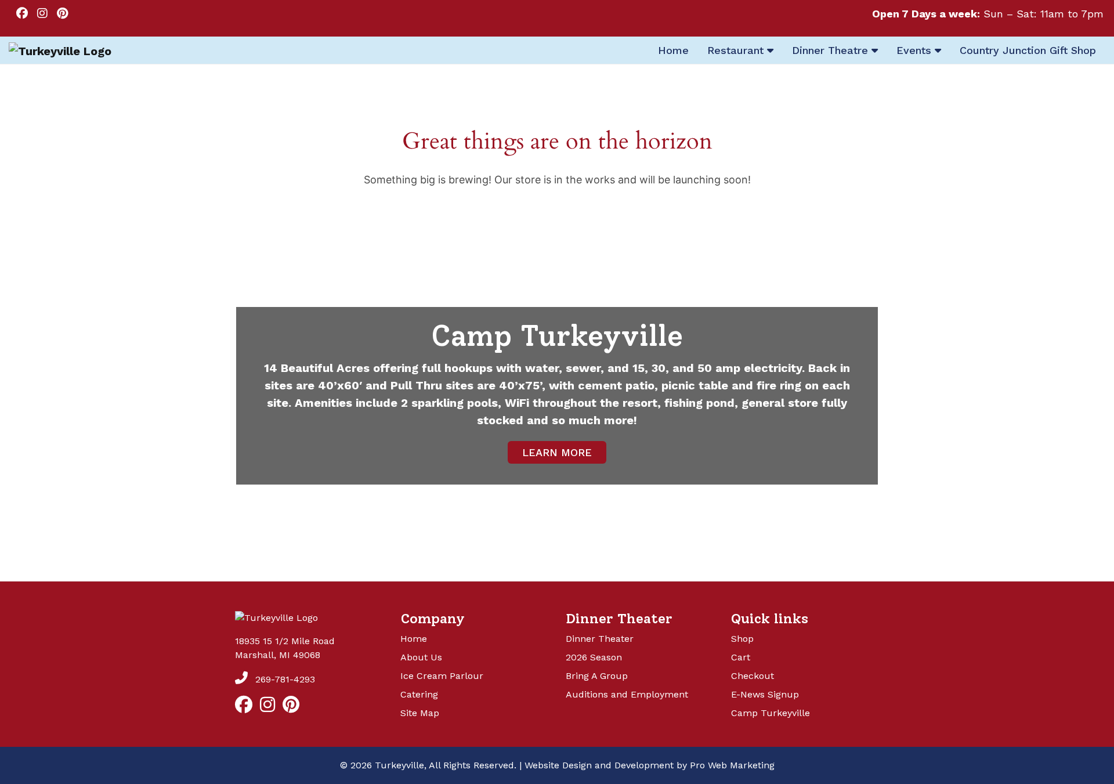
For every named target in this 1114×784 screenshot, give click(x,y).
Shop (742, 638)
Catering (419, 694)
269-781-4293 (283, 679)
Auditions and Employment (627, 694)
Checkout (752, 675)
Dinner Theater (600, 638)
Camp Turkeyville (770, 712)
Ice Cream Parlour (441, 675)
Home (413, 638)
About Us (421, 657)
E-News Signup (765, 694)
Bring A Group (597, 675)
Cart (740, 657)
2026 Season (594, 657)
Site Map (419, 712)
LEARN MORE (557, 452)
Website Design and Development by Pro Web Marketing (650, 765)
